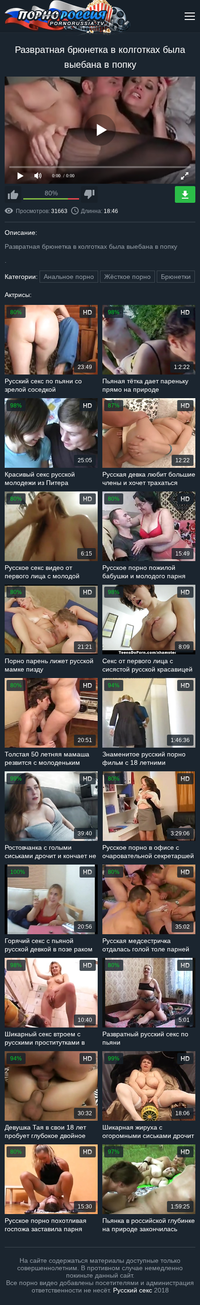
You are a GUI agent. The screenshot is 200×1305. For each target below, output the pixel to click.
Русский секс (132, 1290)
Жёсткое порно (127, 276)
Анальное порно (69, 276)
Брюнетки (176, 276)
